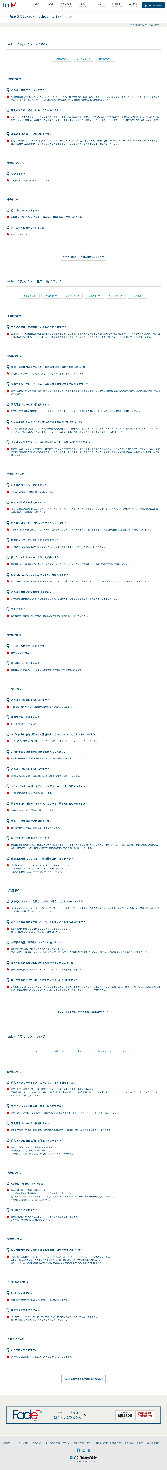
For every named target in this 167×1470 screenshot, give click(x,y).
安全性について (83, 58)
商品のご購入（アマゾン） (60, 1443)
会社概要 (140, 1443)
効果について (62, 58)
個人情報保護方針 (153, 1443)
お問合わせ (129, 1443)
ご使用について (116, 296)
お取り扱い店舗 (100, 1443)
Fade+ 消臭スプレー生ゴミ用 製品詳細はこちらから (83, 1012)
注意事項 (137, 296)
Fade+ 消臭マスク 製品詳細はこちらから (83, 1379)
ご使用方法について (105, 1051)
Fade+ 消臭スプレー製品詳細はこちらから (83, 256)
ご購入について (127, 1051)
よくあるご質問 (116, 1443)
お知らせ (26, 1443)
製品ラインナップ (40, 1443)
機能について (61, 1051)
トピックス (16, 1443)
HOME (6, 1443)
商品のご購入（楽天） (83, 1443)
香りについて (105, 58)
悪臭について (30, 296)
